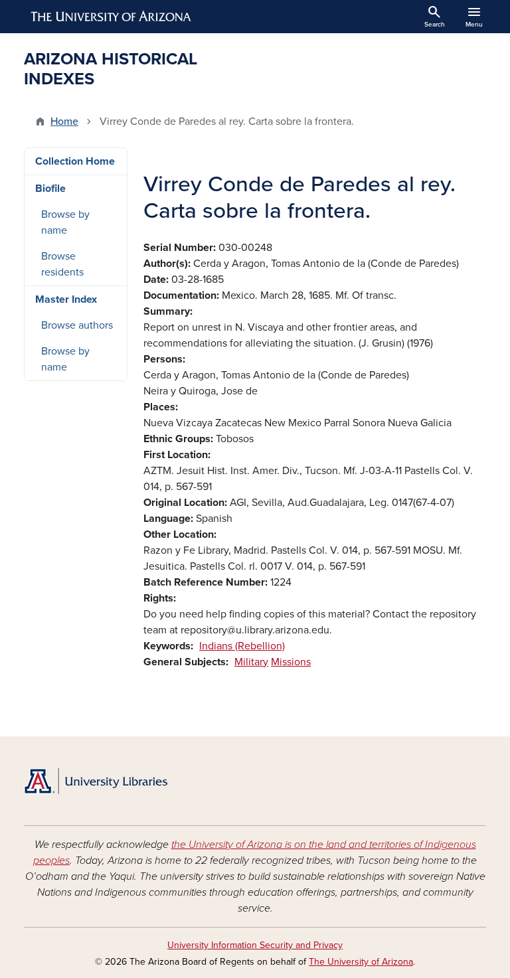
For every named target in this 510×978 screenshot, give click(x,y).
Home (64, 121)
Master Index (66, 299)
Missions (291, 662)
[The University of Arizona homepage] (111, 16)
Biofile (50, 188)
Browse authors (77, 325)
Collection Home (75, 161)
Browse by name (65, 222)
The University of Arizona (361, 961)
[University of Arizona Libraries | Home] (95, 781)
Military (251, 662)
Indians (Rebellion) (242, 646)
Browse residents (62, 264)
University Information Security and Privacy (255, 945)
